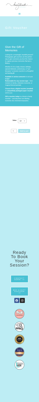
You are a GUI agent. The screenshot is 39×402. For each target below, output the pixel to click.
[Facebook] (16, 300)
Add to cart (24, 131)
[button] (19, 13)
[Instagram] (22, 300)
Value (14, 120)
